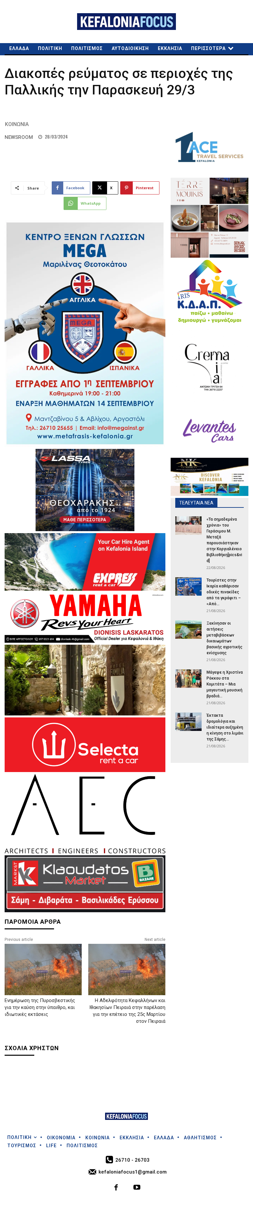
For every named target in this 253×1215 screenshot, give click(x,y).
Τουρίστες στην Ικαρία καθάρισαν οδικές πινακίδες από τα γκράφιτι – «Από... (224, 592)
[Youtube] (137, 1188)
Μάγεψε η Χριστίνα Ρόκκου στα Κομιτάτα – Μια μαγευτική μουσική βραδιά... (225, 684)
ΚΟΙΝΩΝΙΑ (17, 124)
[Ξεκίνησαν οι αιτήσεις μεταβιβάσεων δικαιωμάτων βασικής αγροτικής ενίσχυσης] (188, 629)
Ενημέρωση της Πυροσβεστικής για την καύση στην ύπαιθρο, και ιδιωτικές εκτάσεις (40, 1007)
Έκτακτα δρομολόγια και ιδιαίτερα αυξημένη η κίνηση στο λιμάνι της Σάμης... (225, 727)
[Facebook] (116, 1188)
